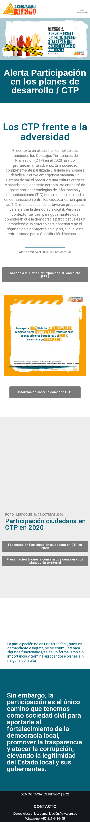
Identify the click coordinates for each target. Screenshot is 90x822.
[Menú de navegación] (82, 9)
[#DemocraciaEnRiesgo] (20, 9)
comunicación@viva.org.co (58, 813)
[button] (9, 336)
